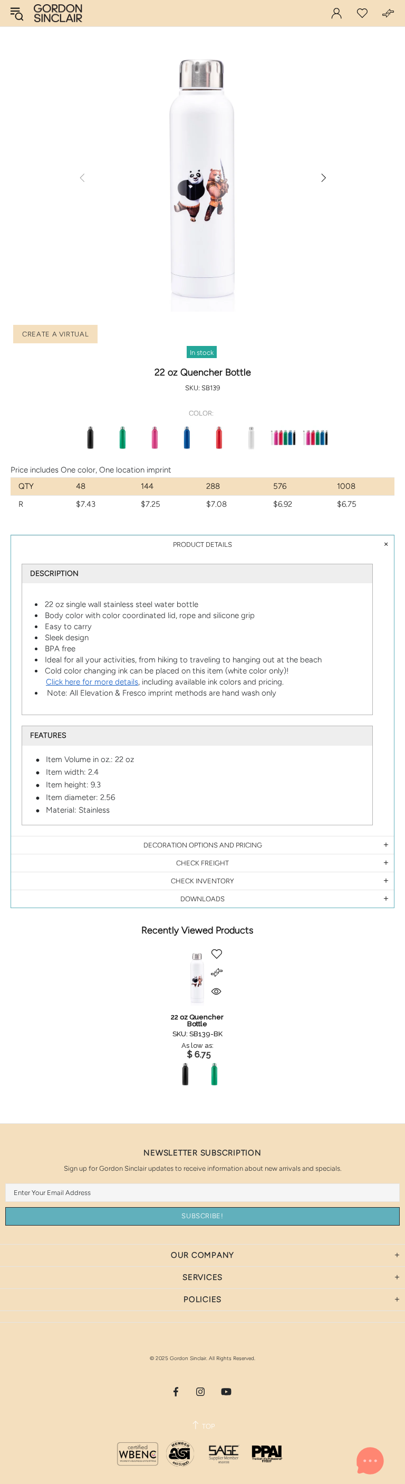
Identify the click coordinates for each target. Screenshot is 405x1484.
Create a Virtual (55, 334)
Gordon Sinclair (58, 13)
